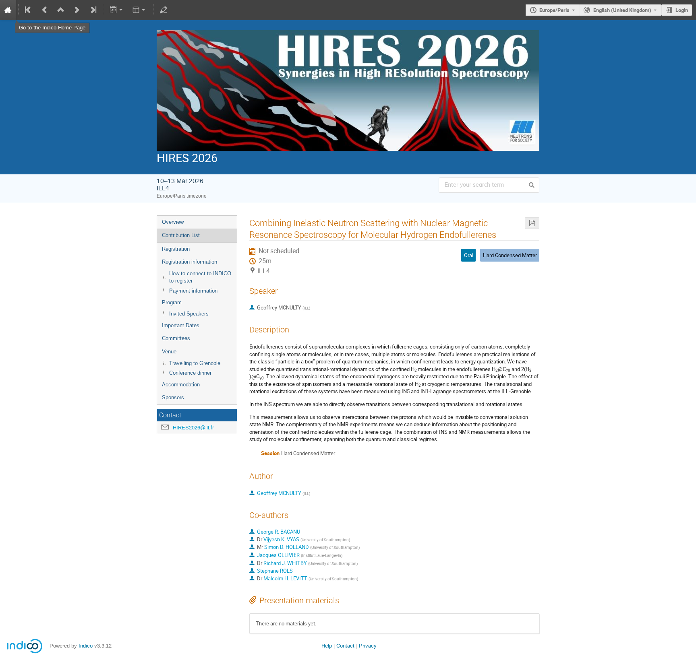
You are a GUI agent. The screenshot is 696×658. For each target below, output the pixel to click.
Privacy (368, 645)
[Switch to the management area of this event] (163, 10)
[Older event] (45, 10)
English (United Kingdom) (622, 10)
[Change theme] (139, 10)
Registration (176, 249)
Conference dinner (190, 373)
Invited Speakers (189, 314)
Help (326, 645)
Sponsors (173, 397)
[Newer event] (77, 10)
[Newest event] (93, 10)
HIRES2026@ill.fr (193, 427)
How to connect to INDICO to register (200, 277)
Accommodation (181, 385)
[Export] (116, 10)
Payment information (193, 291)
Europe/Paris (554, 10)
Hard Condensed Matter (510, 255)
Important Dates (180, 325)
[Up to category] (61, 10)
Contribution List (181, 235)
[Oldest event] (29, 10)
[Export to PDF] (532, 223)
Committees (176, 338)
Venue (169, 352)
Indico (86, 645)
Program (172, 302)
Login (681, 10)
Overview (173, 222)
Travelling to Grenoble (194, 363)
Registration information (189, 262)
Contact (345, 645)
